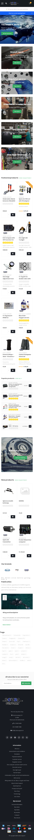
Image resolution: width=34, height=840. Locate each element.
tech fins (18, 657)
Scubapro (13, 644)
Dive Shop (17, 791)
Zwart (4, 651)
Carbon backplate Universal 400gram (25, 356)
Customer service (17, 759)
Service (20, 644)
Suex (27, 644)
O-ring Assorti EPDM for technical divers (8, 318)
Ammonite (17, 635)
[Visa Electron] (25, 831)
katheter (23, 654)
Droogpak (12, 638)
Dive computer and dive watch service (17, 764)
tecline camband (13, 660)
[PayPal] (9, 831)
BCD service (17, 778)
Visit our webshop (20, 458)
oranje (11, 657)
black (17, 651)
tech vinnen (26, 657)
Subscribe (27, 683)
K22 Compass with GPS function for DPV (9, 240)
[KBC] (14, 828)
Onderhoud (26, 641)
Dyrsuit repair (17, 772)
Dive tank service (17, 767)
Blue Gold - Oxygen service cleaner (24, 318)
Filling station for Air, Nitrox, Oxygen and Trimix (17, 780)
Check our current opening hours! (17, 13)
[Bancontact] (29, 828)
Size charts (17, 796)
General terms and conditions (17, 751)
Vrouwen (20, 647)
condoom (5, 654)
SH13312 (21, 501)
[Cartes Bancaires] (19, 825)
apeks (11, 651)
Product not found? (17, 788)
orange (4, 657)
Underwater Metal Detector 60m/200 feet (9, 201)
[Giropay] (3, 828)
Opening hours (17, 786)
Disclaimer (17, 754)
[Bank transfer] (9, 825)
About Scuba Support (17, 783)
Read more (6, 625)
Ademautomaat (6, 635)
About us (17, 748)
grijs (17, 654)
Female (4, 641)
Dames (4, 638)
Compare (17, 815)
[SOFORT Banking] (24, 825)
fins (11, 654)
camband (24, 651)
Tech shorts (5, 647)
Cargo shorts (26, 635)
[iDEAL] (9, 828)
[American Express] (3, 825)
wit (3, 663)
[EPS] (29, 825)
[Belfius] (14, 825)
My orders (17, 807)
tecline (4, 660)
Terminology (17, 794)
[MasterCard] (24, 828)
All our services (7, 33)
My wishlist (17, 812)
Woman (28, 647)
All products (17, 818)
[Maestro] (19, 828)
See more (17, 62)
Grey (18, 641)
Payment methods (17, 756)
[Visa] (19, 831)
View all (18, 378)
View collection (25, 178)
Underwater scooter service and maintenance (17, 775)
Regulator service (17, 762)
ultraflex (22, 660)
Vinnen (13, 647)
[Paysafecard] (14, 831)
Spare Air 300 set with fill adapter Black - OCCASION (25, 201)
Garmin (12, 641)
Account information (17, 804)
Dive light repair (17, 770)
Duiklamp (21, 638)
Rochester (5, 644)
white (29, 660)
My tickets (17, 810)
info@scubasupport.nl (17, 730)
